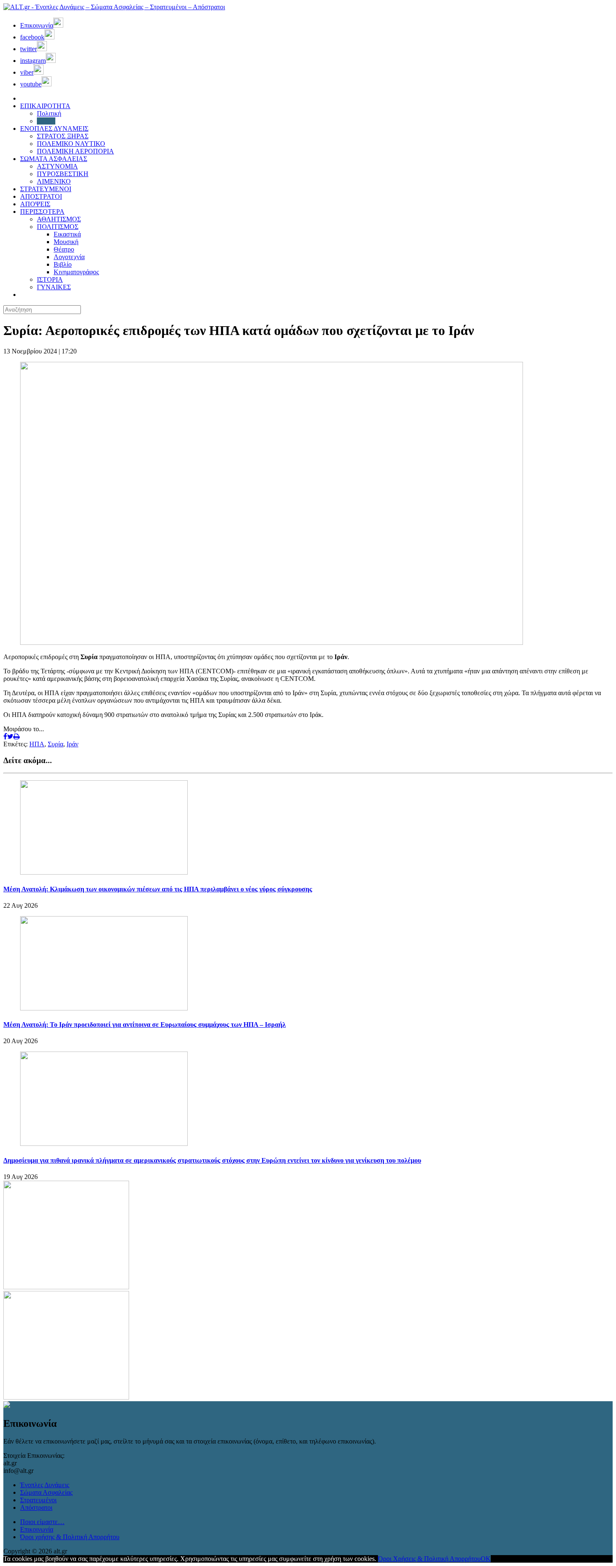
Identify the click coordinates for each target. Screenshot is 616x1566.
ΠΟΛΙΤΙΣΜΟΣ (57, 226)
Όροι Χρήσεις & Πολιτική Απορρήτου (429, 1558)
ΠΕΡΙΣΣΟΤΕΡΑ (42, 211)
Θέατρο (64, 249)
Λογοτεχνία (69, 256)
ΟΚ (486, 1558)
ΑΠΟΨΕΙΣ (35, 204)
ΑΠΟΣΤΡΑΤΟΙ (41, 196)
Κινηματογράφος (76, 271)
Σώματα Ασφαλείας (46, 1492)
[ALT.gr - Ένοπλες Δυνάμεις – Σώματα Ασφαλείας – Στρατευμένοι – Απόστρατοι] (114, 6)
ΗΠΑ (36, 744)
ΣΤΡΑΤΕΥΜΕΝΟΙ (45, 188)
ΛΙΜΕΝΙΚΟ (54, 181)
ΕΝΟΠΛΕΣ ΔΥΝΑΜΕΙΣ (54, 128)
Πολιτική (49, 113)
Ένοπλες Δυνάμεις (44, 1484)
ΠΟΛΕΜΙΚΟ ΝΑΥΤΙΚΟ (71, 143)
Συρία (55, 744)
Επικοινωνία (36, 1529)
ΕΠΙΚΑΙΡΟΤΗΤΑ (45, 105)
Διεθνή (46, 121)
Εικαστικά (67, 234)
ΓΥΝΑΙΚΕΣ (54, 287)
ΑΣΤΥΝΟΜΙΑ (57, 166)
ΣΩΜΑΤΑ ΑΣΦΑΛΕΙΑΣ (53, 158)
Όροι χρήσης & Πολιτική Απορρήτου (69, 1536)
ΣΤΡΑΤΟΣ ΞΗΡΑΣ (62, 136)
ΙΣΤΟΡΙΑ (50, 279)
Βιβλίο (63, 264)
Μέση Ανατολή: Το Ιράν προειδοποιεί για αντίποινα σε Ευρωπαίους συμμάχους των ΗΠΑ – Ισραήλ (144, 1024)
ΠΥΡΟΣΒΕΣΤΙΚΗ (62, 173)
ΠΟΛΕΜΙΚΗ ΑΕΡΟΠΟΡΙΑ (75, 151)
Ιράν (72, 744)
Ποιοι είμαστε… (42, 1521)
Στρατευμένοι (38, 1500)
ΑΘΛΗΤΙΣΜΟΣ (59, 219)
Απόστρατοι (36, 1507)
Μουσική (66, 241)
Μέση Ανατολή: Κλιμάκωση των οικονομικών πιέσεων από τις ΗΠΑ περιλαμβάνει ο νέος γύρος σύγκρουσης (157, 889)
